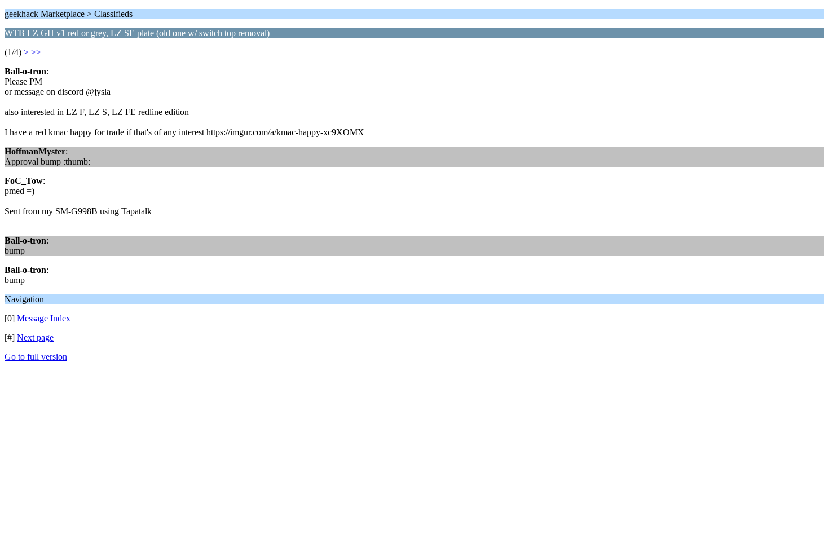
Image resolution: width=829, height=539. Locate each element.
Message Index (43, 318)
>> (36, 52)
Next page (35, 337)
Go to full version (36, 356)
